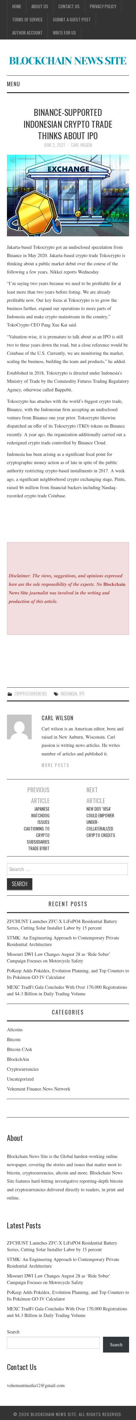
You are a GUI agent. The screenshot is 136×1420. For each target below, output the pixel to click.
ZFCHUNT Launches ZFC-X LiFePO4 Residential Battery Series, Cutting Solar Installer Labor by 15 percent (62, 924)
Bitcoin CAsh (19, 1049)
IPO (82, 694)
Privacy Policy (103, 6)
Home (16, 6)
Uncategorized (20, 1079)
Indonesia (69, 694)
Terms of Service (27, 19)
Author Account (27, 33)
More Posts (56, 765)
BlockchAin (18, 1059)
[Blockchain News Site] (68, 60)
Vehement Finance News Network (38, 1089)
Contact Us (69, 6)
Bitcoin (13, 1039)
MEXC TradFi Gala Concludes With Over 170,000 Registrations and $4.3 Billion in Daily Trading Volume (67, 990)
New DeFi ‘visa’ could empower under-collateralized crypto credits (100, 822)
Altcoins (14, 1029)
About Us (39, 6)
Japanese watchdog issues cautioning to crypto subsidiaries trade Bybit (37, 829)
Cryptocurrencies (31, 694)
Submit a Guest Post (72, 19)
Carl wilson (81, 145)
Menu (13, 84)
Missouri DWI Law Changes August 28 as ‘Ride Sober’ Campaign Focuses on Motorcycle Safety (59, 957)
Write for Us (64, 33)
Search (13, 1331)
